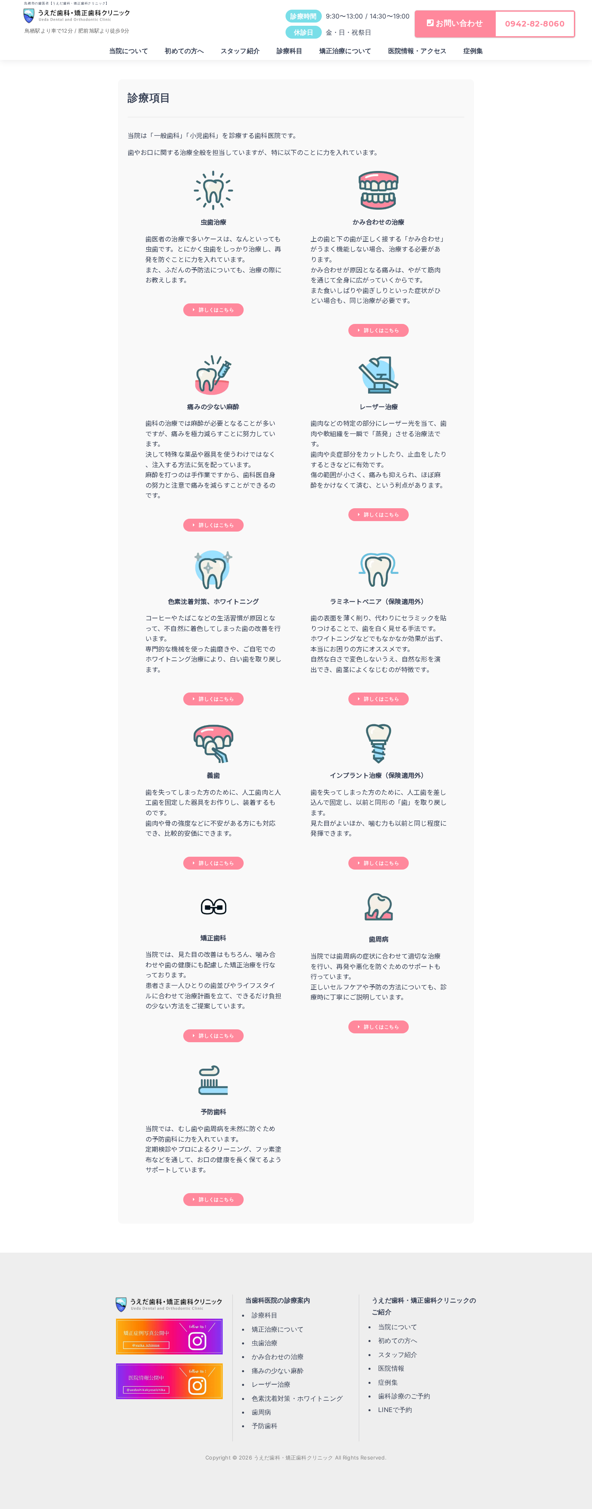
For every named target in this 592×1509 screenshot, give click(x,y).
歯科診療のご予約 (404, 1396)
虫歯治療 (265, 1343)
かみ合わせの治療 (278, 1356)
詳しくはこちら (216, 310)
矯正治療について (345, 51)
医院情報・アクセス (417, 51)
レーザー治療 (271, 1384)
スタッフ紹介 (240, 51)
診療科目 (290, 51)
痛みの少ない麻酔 (278, 1371)
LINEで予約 (395, 1410)
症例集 (473, 51)
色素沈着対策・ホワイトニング (297, 1398)
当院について (128, 51)
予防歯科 (265, 1426)
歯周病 (261, 1412)
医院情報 (391, 1368)
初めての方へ (184, 51)
